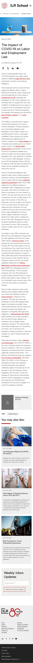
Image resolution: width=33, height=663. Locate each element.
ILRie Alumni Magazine (7, 628)
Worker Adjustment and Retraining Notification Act (15, 265)
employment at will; (8, 98)
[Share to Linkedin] (12, 68)
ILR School (4, 650)
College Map (20, 628)
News (3, 622)
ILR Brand (4, 632)
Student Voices (26, 13)
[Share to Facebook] (3, 68)
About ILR (4, 626)
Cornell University (11, 647)
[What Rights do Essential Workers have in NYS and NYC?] (16, 491)
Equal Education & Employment (9, 659)
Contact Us (4, 630)
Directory (19, 622)
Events (3, 624)
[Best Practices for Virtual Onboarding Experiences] (16, 540)
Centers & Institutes (22, 624)
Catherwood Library (22, 626)
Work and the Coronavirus (11, 13)
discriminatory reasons (9, 115)
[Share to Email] (17, 68)
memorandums (6, 297)
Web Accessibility (6, 656)
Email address (9, 583)
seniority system (18, 241)
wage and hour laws (22, 79)
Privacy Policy (5, 653)
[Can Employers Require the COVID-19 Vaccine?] (16, 447)
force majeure (24, 141)
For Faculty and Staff (23, 630)
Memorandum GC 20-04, (20, 314)
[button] (17, 406)
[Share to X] (8, 68)
